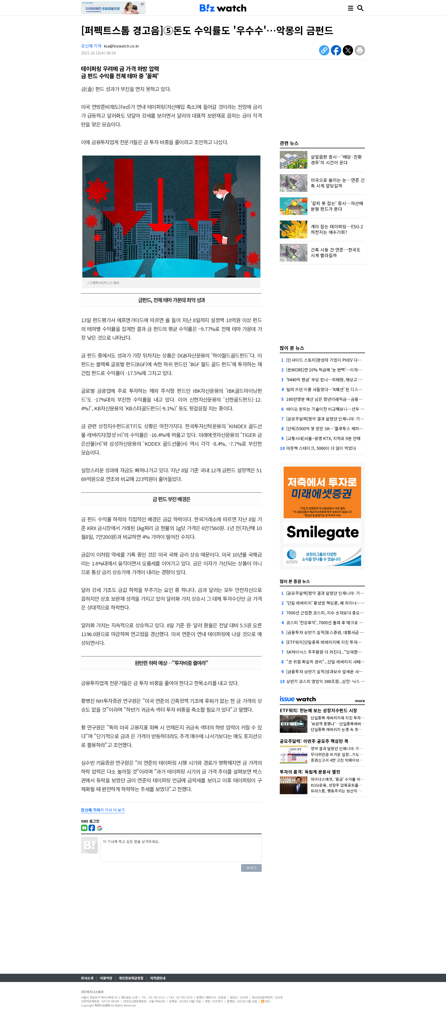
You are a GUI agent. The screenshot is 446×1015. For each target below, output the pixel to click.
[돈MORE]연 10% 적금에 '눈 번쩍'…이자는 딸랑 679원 (334, 370)
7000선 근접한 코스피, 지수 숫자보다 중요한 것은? (330, 613)
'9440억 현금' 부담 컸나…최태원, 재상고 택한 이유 (330, 379)
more (360, 700)
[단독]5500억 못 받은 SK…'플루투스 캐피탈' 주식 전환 (333, 428)
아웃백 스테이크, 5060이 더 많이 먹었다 (321, 448)
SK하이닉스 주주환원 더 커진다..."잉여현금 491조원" (332, 652)
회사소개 (87, 978)
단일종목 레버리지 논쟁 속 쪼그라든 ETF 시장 (348, 729)
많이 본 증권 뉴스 (295, 581)
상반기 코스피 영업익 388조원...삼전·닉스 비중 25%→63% (338, 681)
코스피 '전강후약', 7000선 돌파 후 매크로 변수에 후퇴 (332, 622)
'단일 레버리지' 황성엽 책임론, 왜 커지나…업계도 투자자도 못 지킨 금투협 (350, 603)
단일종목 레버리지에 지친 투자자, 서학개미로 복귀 (352, 717)
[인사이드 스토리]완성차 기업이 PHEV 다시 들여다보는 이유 (338, 360)
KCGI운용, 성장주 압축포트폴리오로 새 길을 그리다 (352, 785)
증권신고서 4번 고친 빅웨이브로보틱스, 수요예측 (350, 760)
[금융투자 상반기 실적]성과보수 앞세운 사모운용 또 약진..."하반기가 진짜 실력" (355, 671)
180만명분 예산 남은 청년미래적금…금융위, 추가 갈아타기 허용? (343, 399)
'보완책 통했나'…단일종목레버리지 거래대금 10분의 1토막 (359, 723)
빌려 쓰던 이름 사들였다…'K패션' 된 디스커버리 (328, 389)
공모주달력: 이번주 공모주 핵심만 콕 (314, 741)
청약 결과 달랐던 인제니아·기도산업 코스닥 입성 (350, 748)
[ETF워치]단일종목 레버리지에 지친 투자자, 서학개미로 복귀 (339, 642)
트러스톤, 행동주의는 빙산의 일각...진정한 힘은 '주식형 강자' (360, 790)
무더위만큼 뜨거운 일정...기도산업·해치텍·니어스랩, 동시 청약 (362, 754)
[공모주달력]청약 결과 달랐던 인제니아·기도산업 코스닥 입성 (339, 419)
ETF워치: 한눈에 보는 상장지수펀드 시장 (318, 710)
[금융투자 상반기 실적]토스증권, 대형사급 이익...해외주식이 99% (343, 632)
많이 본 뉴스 (292, 347)
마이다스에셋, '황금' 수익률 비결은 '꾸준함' (346, 779)
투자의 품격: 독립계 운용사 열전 (310, 771)
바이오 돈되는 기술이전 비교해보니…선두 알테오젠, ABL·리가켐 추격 (346, 409)
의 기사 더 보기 (103, 810)
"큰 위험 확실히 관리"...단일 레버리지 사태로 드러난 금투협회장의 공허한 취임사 (356, 662)
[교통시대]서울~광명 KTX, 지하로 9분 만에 (323, 438)
